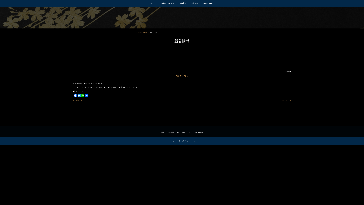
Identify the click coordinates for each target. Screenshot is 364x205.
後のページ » (286, 100)
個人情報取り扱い (174, 133)
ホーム (163, 133)
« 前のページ (77, 100)
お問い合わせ (198, 133)
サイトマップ (186, 133)
